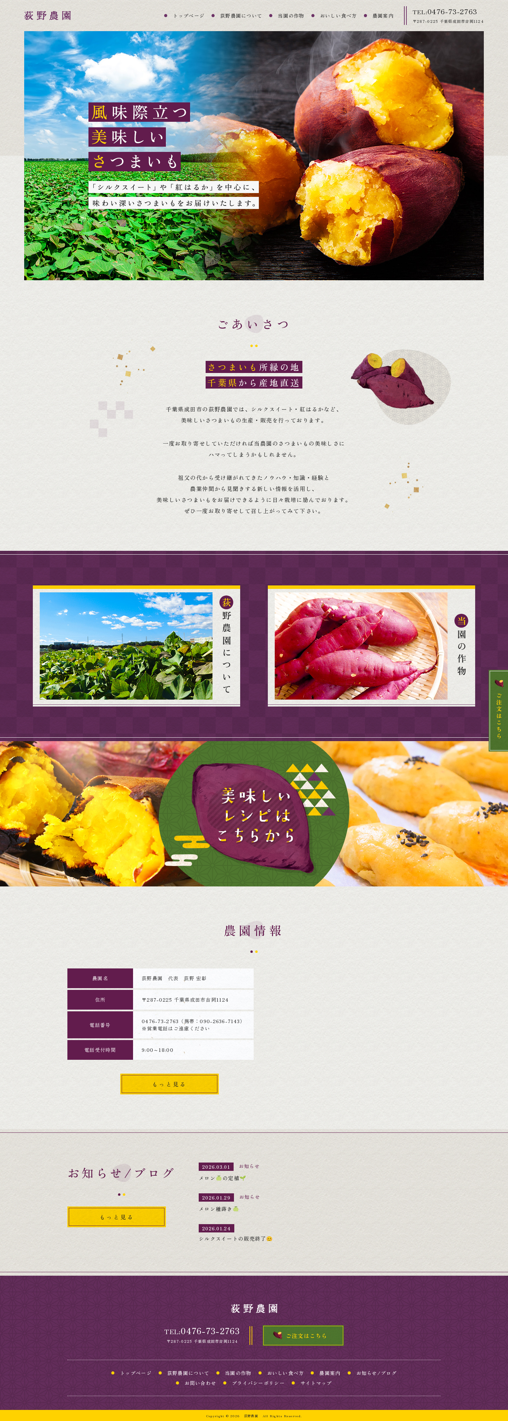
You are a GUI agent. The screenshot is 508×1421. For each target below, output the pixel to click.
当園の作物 (291, 15)
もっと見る (169, 1084)
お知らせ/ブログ (376, 1372)
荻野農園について (241, 15)
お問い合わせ (200, 1382)
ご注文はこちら (307, 1335)
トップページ (189, 15)
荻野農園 (251, 1415)
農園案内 (383, 15)
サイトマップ (316, 1382)
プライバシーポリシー (258, 1382)
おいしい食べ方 (338, 15)
